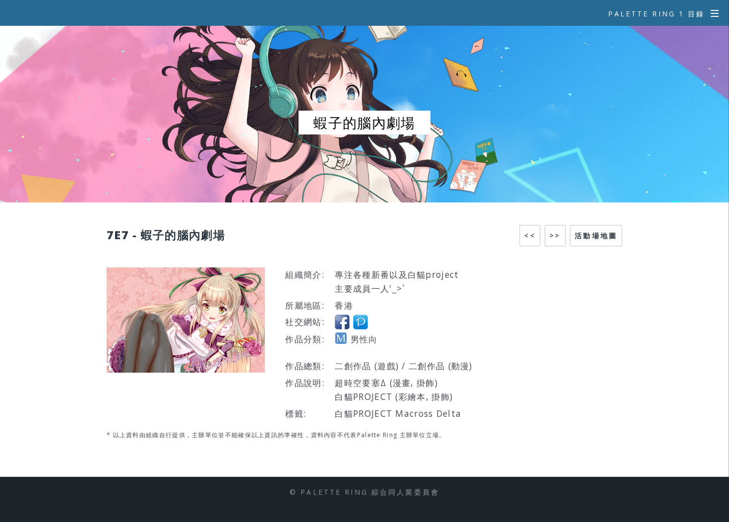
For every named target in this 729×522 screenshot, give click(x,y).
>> (554, 235)
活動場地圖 (596, 235)
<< (529, 235)
